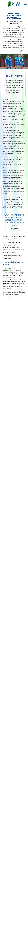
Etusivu (10, 11)
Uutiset (16, 11)
